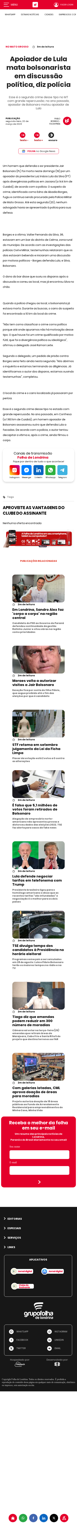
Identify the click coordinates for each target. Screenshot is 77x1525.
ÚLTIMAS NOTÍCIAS (30, 14)
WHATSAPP (10, 14)
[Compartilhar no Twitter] (54, 1518)
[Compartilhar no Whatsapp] (23, 1518)
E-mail (13, 1162)
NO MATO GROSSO (17, 46)
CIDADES (48, 14)
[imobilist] (13, 1518)
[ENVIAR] (39, 1182)
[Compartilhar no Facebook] (33, 1518)
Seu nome (15, 1146)
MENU (14, 4)
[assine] (64, 1518)
